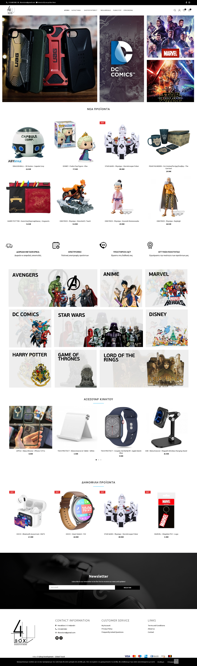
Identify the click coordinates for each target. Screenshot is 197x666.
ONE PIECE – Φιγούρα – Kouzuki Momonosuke (122, 221)
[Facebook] (57, 638)
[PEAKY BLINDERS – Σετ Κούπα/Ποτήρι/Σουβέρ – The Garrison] (168, 142)
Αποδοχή (160, 662)
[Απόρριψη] (176, 661)
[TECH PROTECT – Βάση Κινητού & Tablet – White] (75, 427)
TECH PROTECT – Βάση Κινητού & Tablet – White (76, 451)
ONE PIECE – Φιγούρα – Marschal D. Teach (75, 221)
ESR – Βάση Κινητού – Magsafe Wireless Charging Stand (166, 451)
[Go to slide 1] (96, 459)
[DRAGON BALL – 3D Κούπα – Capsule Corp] (28, 142)
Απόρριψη (171, 662)
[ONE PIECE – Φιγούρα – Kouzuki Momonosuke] (122, 197)
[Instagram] (61, 638)
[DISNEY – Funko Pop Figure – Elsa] (75, 142)
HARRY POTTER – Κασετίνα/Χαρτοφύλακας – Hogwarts (28, 221)
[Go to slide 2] (98, 459)
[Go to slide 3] (100, 459)
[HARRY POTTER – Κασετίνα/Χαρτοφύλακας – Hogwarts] (28, 197)
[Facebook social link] (186, 2)
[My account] (179, 10)
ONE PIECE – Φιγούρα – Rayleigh (169, 221)
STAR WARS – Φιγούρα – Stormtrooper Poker (122, 166)
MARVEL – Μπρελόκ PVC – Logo (166, 534)
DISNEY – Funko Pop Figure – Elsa (75, 166)
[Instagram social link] (189, 2)
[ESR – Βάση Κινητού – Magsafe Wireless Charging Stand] (166, 427)
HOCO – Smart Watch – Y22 (76, 534)
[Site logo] (10, 10)
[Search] (175, 10)
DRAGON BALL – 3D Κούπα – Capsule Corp (28, 166)
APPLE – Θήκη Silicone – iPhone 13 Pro (30, 451)
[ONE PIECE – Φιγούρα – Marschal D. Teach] (75, 197)
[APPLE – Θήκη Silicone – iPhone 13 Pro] (30, 427)
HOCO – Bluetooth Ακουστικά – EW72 (31, 534)
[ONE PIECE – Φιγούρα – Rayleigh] (168, 197)
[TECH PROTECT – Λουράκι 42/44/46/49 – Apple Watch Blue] (121, 427)
